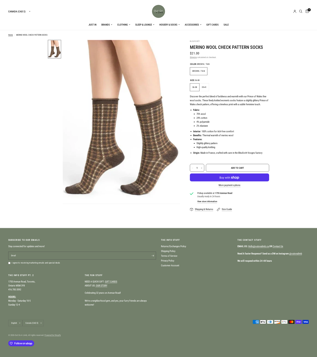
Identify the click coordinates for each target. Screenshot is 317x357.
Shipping (193, 57)
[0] (306, 11)
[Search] (301, 11)
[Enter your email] (152, 256)
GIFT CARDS (212, 24)
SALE (226, 24)
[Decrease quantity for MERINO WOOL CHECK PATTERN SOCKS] (192, 168)
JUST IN (92, 24)
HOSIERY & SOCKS (168, 24)
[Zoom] (173, 47)
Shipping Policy (168, 251)
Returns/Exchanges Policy (173, 246)
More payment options (230, 185)
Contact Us (278, 246)
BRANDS (105, 24)
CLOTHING (122, 24)
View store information (207, 201)
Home (10, 35)
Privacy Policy (167, 260)
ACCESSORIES (192, 24)
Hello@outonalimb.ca (258, 246)
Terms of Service (169, 255)
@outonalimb (295, 253)
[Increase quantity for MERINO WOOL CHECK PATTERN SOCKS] (201, 168)
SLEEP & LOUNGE (143, 24)
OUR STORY (101, 285)
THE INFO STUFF (170, 240)
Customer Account (170, 265)
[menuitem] (92, 24)
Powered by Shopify (52, 335)
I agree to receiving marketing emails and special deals (36, 263)
